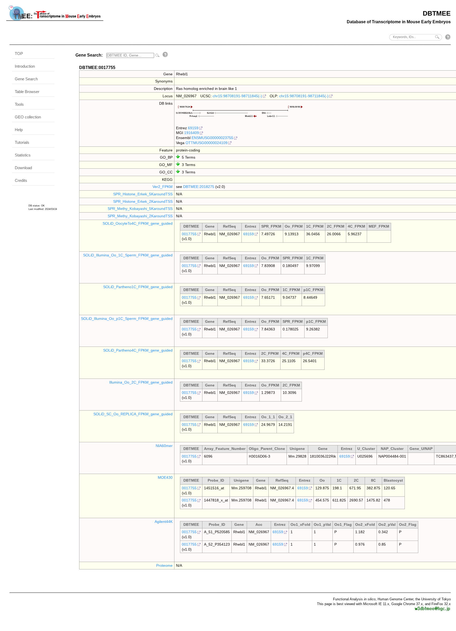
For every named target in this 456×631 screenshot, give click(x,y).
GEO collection (28, 117)
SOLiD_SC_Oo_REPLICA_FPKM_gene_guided (133, 414)
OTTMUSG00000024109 (206, 143)
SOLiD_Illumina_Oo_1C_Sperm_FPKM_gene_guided (128, 255)
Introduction (25, 66)
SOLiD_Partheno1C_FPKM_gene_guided (138, 287)
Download (23, 167)
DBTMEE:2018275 (198, 187)
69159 (193, 128)
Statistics (23, 155)
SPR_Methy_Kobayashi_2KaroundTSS (140, 216)
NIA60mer (164, 446)
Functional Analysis (354, 599)
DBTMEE (437, 13)
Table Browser (27, 91)
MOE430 (165, 477)
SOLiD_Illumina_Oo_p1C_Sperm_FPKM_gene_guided (127, 318)
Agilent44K (164, 521)
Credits (21, 180)
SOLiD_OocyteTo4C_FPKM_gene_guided (138, 223)
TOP (19, 53)
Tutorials (22, 142)
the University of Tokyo (433, 599)
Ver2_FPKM (163, 187)
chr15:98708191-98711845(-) (237, 96)
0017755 (189, 234)
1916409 (191, 133)
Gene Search (26, 79)
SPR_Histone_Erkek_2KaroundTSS (143, 201)
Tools (19, 104)
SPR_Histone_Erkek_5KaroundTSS (143, 194)
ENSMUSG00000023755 (212, 138)
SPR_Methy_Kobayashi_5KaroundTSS (140, 208)
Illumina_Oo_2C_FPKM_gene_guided (141, 382)
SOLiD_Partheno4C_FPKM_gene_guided (138, 350)
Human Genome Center (395, 599)
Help (19, 129)
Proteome (164, 565)
